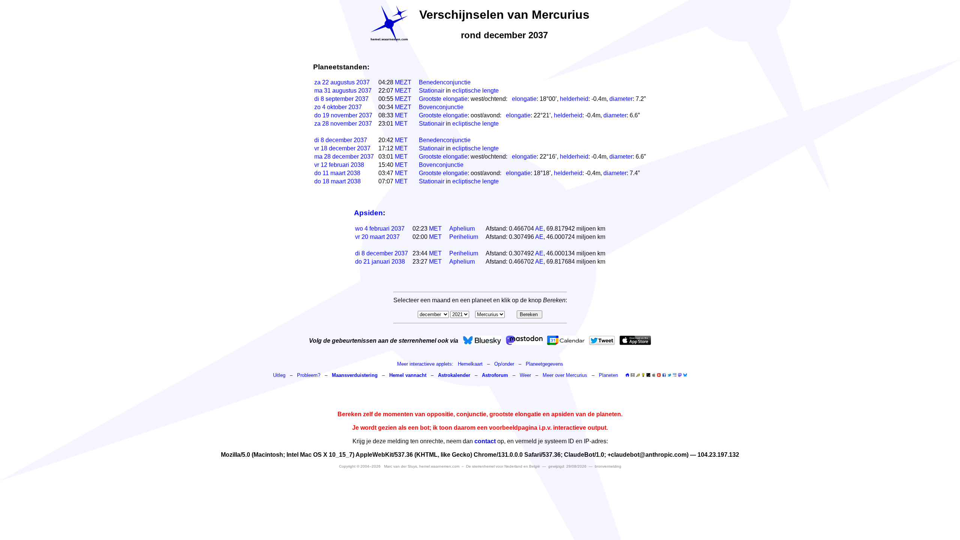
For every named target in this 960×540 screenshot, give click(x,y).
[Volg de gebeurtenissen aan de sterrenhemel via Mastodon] (524, 340)
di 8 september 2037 (341, 99)
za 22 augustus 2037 (342, 82)
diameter (621, 99)
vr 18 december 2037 (342, 148)
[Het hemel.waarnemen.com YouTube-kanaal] (659, 375)
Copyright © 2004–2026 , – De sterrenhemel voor (439, 466)
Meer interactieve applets (424, 364)
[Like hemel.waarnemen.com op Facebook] (664, 375)
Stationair (431, 90)
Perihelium (463, 237)
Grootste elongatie (443, 99)
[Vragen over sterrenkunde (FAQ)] (643, 375)
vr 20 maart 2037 (377, 237)
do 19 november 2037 (343, 115)
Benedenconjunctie (445, 82)
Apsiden (368, 213)
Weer (525, 375)
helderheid (574, 99)
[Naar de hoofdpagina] (627, 375)
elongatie (524, 99)
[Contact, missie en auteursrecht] (632, 375)
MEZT (403, 82)
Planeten (608, 375)
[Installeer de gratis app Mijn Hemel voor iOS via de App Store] (635, 340)
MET (401, 115)
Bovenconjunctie (441, 107)
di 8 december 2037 (340, 140)
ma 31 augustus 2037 (343, 90)
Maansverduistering (355, 375)
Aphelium (462, 228)
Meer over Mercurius (565, 375)
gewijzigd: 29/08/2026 (567, 466)
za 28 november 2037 (343, 123)
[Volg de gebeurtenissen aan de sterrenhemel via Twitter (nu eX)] (602, 340)
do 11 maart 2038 (337, 173)
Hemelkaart (470, 364)
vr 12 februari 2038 (339, 165)
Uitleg (279, 375)
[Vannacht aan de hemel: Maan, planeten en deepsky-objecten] (638, 375)
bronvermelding (608, 466)
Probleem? (308, 375)
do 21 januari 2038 (380, 261)
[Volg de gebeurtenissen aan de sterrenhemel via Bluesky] (482, 340)
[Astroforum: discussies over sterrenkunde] (648, 375)
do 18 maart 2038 (337, 181)
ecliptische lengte (475, 90)
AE (539, 228)
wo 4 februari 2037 (380, 228)
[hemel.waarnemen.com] (389, 24)
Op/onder (504, 364)
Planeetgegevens (544, 364)
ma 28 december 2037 (344, 156)
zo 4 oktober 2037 (338, 107)
